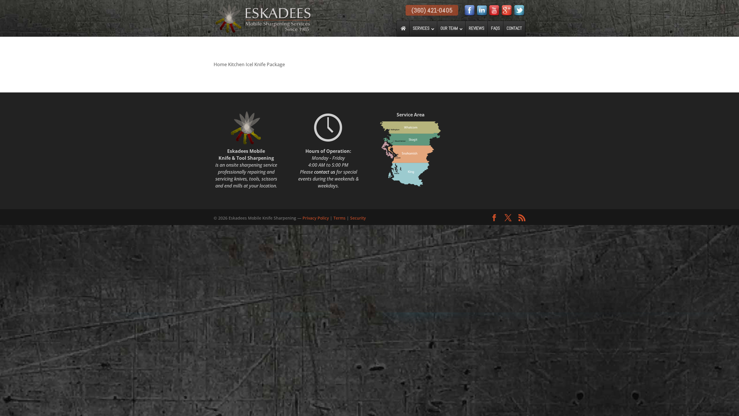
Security (358, 218)
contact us (324, 172)
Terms (339, 218)
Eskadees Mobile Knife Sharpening (262, 218)
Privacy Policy (316, 218)
